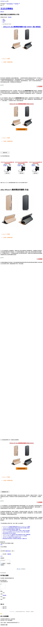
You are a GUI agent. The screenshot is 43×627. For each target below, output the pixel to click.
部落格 (4, 20)
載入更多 (2, 558)
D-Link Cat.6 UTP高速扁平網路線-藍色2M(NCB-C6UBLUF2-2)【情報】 (17, 526)
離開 (6, 624)
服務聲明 (32, 611)
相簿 (3, 19)
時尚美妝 (9, 17)
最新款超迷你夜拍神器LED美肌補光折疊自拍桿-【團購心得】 (15, 538)
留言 (9, 550)
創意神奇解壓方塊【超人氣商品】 (9, 533)
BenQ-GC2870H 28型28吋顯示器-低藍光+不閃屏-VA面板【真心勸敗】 (16, 530)
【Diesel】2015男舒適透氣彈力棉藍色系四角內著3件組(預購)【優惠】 (16, 527)
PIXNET (13, 611)
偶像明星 (9, 554)
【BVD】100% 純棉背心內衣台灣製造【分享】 (12, 537)
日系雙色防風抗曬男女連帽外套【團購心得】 (12, 529)
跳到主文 (2, 11)
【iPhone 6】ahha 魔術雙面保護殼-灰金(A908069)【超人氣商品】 (22, 27)
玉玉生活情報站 (6, 9)
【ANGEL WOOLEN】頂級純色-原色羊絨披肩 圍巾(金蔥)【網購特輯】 (17, 534)
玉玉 (1, 544)
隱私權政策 (28, 611)
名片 (3, 22)
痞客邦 (6, 550)
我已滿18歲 (3, 624)
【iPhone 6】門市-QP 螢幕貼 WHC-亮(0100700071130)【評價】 (15, 535)
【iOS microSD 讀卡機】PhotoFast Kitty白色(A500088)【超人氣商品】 (16, 531)
